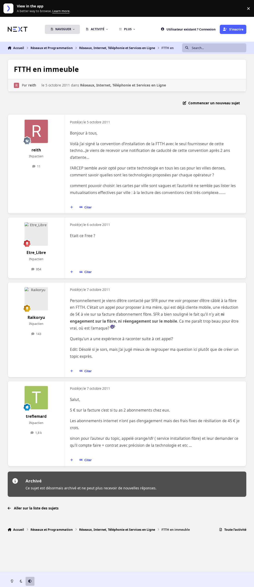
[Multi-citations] (71, 207)
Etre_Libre (36, 252)
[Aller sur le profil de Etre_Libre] (36, 234)
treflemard (36, 416)
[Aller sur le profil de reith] (16, 85)
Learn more (9, 8)
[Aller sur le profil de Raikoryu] (36, 298)
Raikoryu (36, 317)
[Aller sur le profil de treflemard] (36, 397)
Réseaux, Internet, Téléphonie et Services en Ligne (123, 85)
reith (32, 85)
